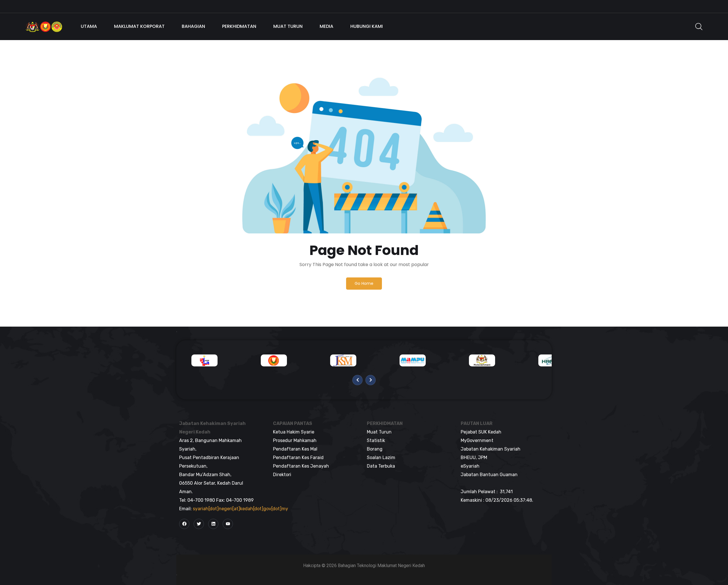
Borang (374, 449)
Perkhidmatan (239, 26)
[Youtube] (228, 524)
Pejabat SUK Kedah (481, 432)
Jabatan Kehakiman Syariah (490, 449)
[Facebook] (184, 524)
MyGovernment (477, 440)
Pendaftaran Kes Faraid (298, 457)
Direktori (282, 474)
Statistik (376, 440)
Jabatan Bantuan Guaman (489, 474)
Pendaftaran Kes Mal (295, 449)
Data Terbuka (381, 466)
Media (326, 26)
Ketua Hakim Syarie (293, 432)
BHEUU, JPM (474, 457)
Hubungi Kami (366, 26)
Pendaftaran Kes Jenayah (301, 466)
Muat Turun (288, 26)
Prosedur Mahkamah (295, 440)
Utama (89, 26)
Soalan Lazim (381, 457)
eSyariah (470, 466)
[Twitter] (199, 524)
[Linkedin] (213, 524)
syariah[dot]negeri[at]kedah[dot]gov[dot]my (240, 508)
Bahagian (193, 26)
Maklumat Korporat (139, 26)
